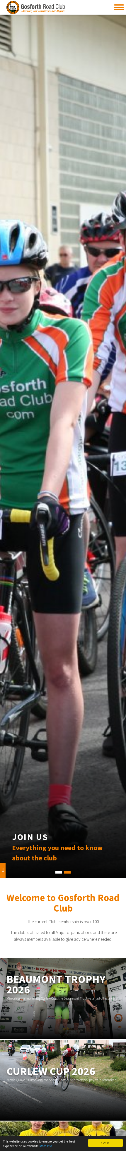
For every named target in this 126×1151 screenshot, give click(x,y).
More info (46, 1146)
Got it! (105, 1142)
